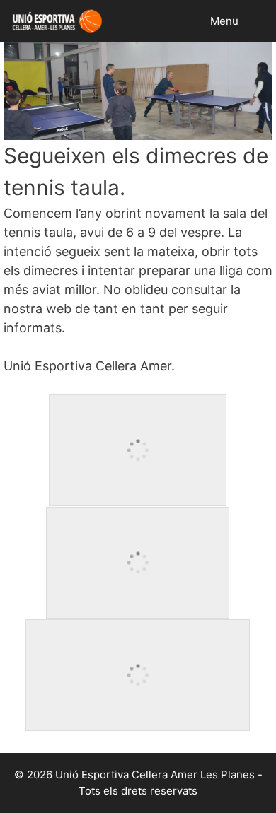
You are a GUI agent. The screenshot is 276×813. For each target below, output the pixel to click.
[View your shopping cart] (264, 21)
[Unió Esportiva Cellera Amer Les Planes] (55, 21)
